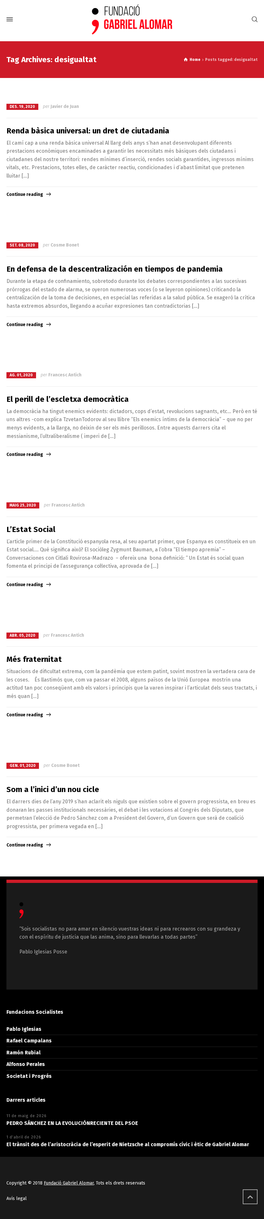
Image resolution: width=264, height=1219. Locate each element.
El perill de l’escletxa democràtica (67, 399)
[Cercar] (253, 19)
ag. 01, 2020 (21, 375)
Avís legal (16, 1198)
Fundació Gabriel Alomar (69, 1183)
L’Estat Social (30, 529)
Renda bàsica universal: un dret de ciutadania (87, 130)
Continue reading (24, 194)
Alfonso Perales (25, 1064)
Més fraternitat (34, 659)
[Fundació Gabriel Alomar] (132, 19)
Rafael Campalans (29, 1041)
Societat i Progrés (29, 1076)
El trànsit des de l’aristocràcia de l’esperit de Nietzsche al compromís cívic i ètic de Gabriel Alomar (127, 1144)
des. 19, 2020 (22, 106)
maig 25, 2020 (23, 505)
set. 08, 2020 (22, 245)
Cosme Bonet (65, 245)
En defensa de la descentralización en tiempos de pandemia (114, 269)
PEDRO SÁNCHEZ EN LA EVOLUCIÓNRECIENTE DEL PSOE (72, 1123)
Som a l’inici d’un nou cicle (52, 789)
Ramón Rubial (23, 1053)
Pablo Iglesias (23, 1029)
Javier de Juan (65, 106)
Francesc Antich (64, 375)
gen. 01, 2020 (23, 765)
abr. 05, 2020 (22, 635)
